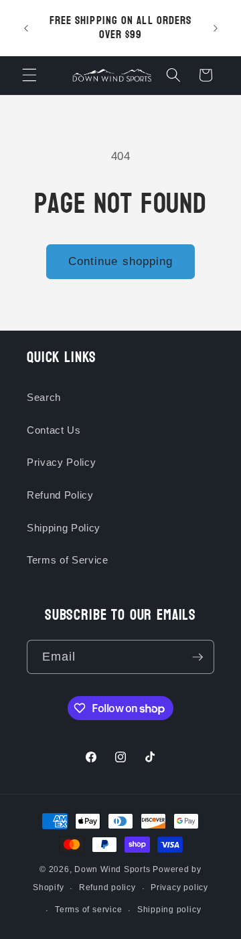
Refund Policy (60, 495)
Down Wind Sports (112, 869)
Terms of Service (67, 560)
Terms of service (88, 909)
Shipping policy (169, 909)
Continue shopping (120, 261)
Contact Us (54, 430)
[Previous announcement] (26, 28)
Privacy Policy (61, 462)
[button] (29, 75)
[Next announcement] (215, 28)
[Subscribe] (197, 657)
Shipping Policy (63, 527)
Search (44, 397)
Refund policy (107, 887)
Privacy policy (179, 887)
